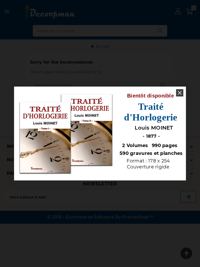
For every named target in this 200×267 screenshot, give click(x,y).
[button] (179, 92)
